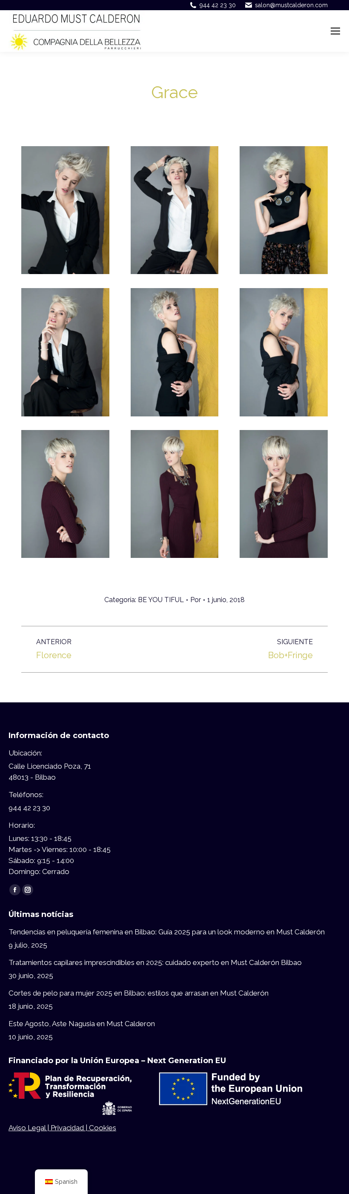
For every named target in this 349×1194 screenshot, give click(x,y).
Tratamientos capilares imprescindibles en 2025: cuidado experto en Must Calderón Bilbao (155, 962)
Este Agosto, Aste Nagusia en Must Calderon (82, 1023)
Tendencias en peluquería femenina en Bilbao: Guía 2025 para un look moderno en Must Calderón (167, 932)
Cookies (102, 1127)
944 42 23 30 (218, 5)
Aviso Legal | (30, 1127)
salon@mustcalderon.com (291, 5)
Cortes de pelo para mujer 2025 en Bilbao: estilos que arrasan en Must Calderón (139, 993)
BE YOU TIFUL (161, 600)
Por (195, 600)
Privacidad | (70, 1127)
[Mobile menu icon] (335, 31)
